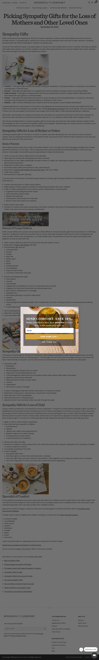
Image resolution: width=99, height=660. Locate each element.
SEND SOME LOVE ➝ (49, 337)
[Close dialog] (75, 309)
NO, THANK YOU (49, 342)
